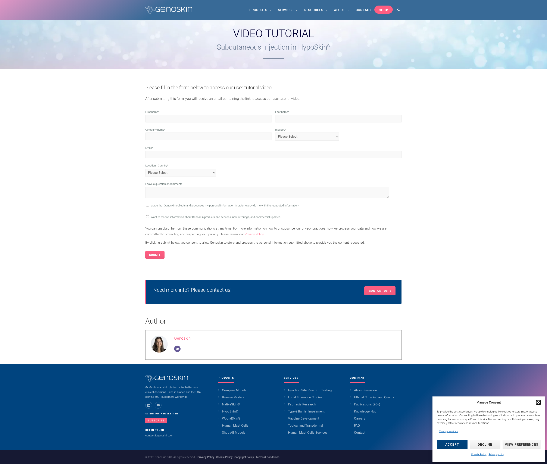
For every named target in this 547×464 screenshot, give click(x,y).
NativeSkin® (231, 404)
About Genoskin (365, 390)
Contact (364, 10)
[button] (538, 402)
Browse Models (233, 397)
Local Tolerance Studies (305, 397)
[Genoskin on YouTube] (158, 405)
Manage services (448, 431)
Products (258, 10)
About (339, 10)
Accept (452, 444)
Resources (313, 10)
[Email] (177, 349)
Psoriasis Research (302, 404)
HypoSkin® (230, 411)
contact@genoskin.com (159, 435)
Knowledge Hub (365, 411)
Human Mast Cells (235, 425)
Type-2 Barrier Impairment (306, 411)
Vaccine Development (303, 418)
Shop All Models (234, 433)
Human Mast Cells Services (308, 433)
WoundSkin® (231, 418)
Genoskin (182, 338)
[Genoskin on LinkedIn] (148, 405)
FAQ (357, 425)
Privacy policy (496, 454)
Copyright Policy (244, 457)
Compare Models (234, 390)
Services (286, 10)
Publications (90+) (367, 404)
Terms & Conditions (267, 457)
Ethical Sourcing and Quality (374, 397)
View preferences (521, 444)
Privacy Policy (254, 234)
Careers (359, 418)
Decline (485, 444)
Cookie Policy (479, 454)
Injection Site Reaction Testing (310, 390)
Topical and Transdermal (305, 425)
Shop (383, 10)
